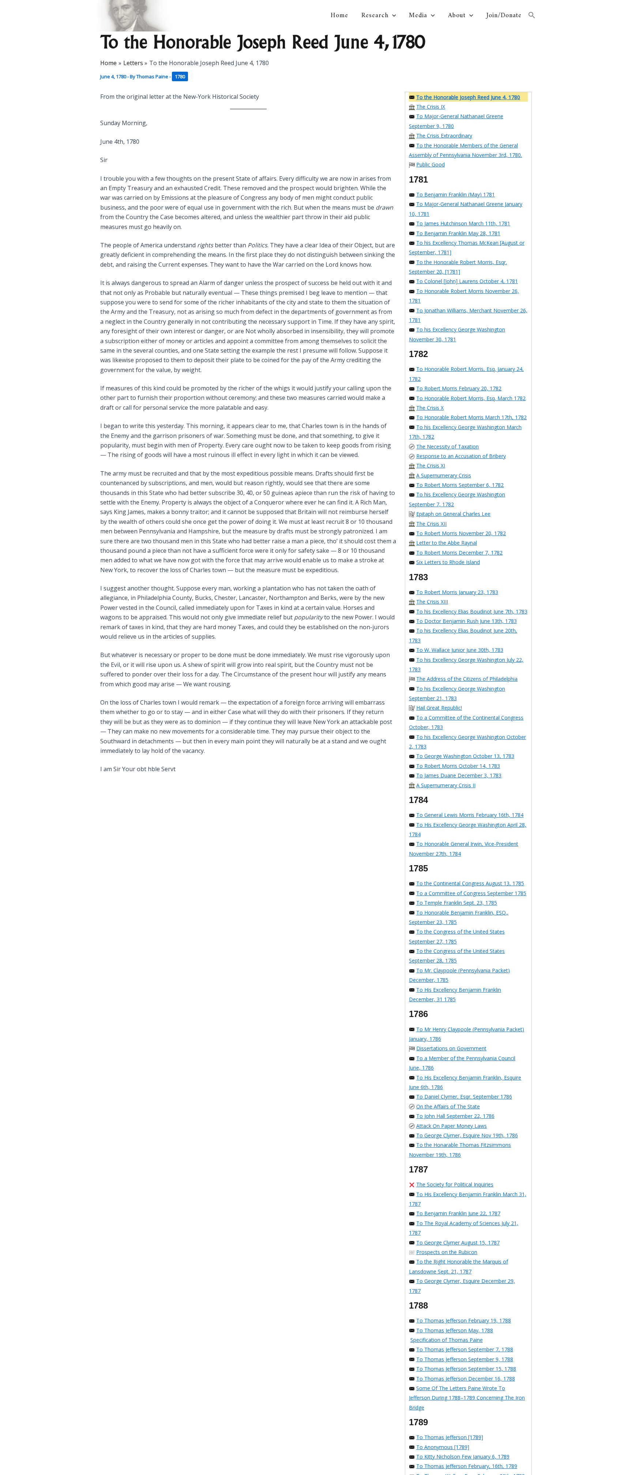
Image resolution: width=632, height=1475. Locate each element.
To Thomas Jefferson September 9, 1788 (464, 1359)
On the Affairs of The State (448, 1106)
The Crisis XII (431, 523)
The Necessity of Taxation (447, 446)
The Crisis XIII (432, 601)
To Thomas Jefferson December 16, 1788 (465, 1378)
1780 (180, 76)
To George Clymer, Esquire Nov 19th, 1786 (467, 1135)
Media (418, 15)
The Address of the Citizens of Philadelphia (467, 678)
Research (374, 15)
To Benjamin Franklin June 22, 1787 (458, 1213)
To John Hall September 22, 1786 (455, 1115)
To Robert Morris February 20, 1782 (458, 388)
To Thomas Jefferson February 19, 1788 (463, 1320)
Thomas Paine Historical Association (233, 15)
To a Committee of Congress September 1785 (471, 893)
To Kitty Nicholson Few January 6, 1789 (462, 1456)
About (457, 15)
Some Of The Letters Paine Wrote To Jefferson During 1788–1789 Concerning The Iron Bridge (467, 1398)
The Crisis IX (430, 106)
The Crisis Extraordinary (444, 135)
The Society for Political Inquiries (454, 1184)
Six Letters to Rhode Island (448, 562)
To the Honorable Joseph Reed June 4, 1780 (468, 97)
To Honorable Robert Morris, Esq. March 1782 (471, 398)
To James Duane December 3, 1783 (458, 775)
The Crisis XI (430, 465)
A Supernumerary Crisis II (445, 785)
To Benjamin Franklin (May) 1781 (455, 194)
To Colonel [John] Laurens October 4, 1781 (467, 281)
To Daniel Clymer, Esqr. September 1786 (464, 1096)
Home (339, 15)
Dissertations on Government (451, 1048)
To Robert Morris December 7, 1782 (459, 552)
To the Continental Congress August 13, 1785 (470, 883)
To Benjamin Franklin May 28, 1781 (458, 233)
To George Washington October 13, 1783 (465, 755)
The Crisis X (430, 407)
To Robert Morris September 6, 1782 (460, 484)
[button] (392, 16)
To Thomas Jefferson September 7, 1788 (464, 1349)
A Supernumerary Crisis (443, 475)
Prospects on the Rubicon (446, 1252)
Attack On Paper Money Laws (451, 1125)
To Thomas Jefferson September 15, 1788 (466, 1368)
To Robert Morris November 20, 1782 (461, 533)
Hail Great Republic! (439, 707)
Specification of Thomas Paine (446, 1339)
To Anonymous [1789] (442, 1447)
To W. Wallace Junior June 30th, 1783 (459, 649)
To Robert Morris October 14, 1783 (458, 765)
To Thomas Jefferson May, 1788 (454, 1330)
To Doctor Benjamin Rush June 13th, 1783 (466, 621)
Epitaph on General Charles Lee (453, 513)
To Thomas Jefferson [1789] (449, 1437)
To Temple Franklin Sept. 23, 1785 (456, 902)
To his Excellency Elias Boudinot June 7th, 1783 (471, 611)
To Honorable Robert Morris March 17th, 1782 (471, 417)
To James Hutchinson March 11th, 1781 (463, 223)
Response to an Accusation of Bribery (461, 456)
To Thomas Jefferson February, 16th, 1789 (466, 1466)
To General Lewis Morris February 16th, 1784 (469, 814)
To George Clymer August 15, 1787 (458, 1242)
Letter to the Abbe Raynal (446, 542)
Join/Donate (504, 15)
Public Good (430, 164)
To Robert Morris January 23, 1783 (457, 592)
